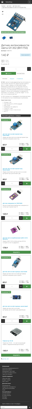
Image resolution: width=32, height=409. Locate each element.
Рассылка (4, 398)
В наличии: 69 (6, 189)
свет (8, 359)
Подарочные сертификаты (9, 387)
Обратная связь (6, 378)
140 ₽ (5, 55)
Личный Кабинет (6, 394)
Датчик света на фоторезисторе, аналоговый (13, 169)
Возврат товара (6, 380)
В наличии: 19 (6, 292)
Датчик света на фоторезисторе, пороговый (13, 134)
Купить (9, 73)
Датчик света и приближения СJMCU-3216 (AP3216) (15, 238)
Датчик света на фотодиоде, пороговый (15, 271)
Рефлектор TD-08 (8, 341)
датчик (4, 359)
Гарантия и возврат (7, 374)
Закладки (4, 397)
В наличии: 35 (6, 154)
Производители (6, 385)
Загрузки (12, 78)
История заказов (6, 395)
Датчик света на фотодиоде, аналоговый (15, 306)
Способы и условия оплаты (9, 372)
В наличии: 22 (6, 257)
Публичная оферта (7, 369)
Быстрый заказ (21, 73)
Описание (4, 78)
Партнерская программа (8, 388)
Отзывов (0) (20, 78)
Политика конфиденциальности (10, 368)
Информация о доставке (8, 371)
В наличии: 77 (6, 120)
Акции (3, 390)
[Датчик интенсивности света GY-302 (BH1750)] (16, 21)
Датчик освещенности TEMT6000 (12, 203)
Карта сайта (5, 381)
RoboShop (9, 2)
